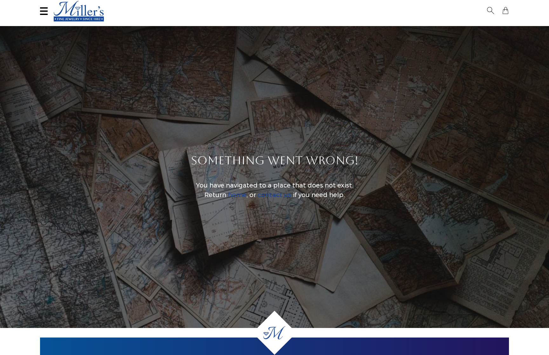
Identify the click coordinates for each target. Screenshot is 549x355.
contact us (274, 195)
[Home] (274, 332)
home (237, 195)
